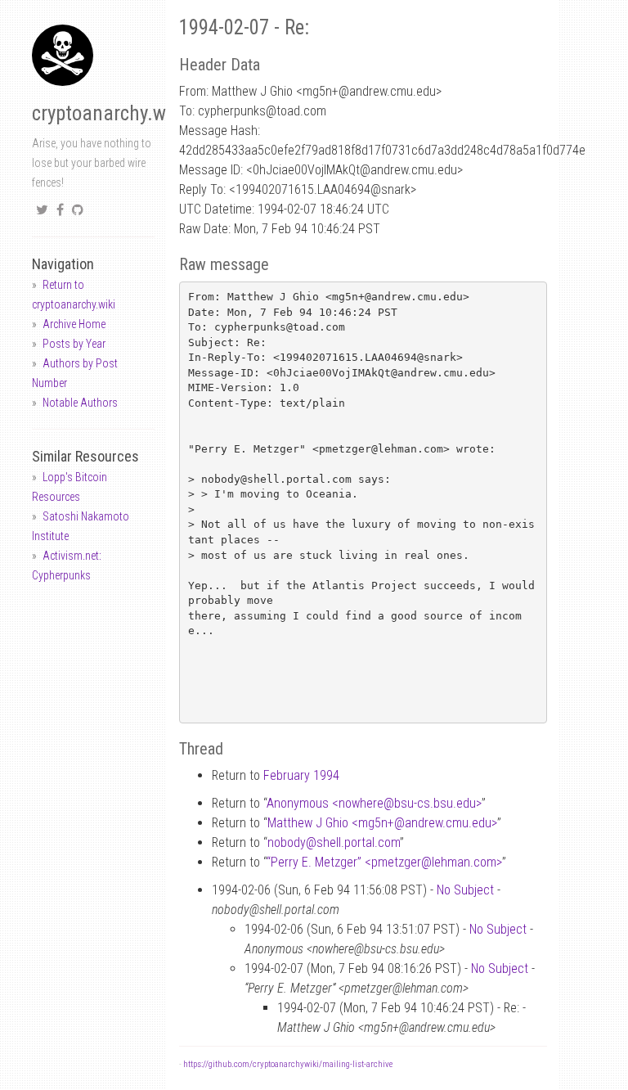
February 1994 (301, 775)
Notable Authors (80, 402)
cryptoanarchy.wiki (109, 113)
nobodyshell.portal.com (333, 842)
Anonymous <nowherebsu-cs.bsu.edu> (374, 803)
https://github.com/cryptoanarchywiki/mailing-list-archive (287, 1064)
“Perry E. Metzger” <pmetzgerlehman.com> (384, 862)
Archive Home (74, 324)
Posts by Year (74, 343)
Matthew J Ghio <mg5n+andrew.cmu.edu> (382, 823)
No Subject (465, 890)
